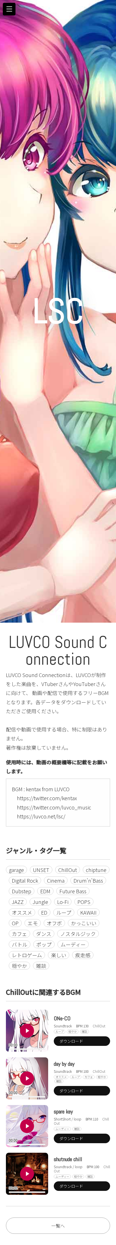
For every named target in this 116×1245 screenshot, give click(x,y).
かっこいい (83, 923)
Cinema (55, 880)
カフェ (19, 933)
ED (44, 912)
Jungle (40, 901)
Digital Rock (25, 880)
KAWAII (88, 912)
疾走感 (82, 955)
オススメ (22, 912)
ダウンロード (71, 1041)
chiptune (96, 869)
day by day (64, 1064)
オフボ (54, 923)
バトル (19, 944)
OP (15, 923)
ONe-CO (62, 1018)
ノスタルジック (78, 933)
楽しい (58, 955)
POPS (83, 901)
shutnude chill (68, 1159)
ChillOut (67, 869)
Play (27, 1031)
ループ (63, 912)
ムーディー (73, 944)
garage (16, 869)
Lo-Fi (62, 901)
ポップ (44, 944)
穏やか (19, 965)
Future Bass (72, 891)
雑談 (41, 965)
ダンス (43, 933)
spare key (63, 1111)
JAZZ (18, 901)
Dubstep (21, 891)
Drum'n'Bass (88, 880)
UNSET (41, 869)
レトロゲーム (27, 955)
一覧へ (58, 1225)
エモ (33, 923)
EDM (45, 891)
